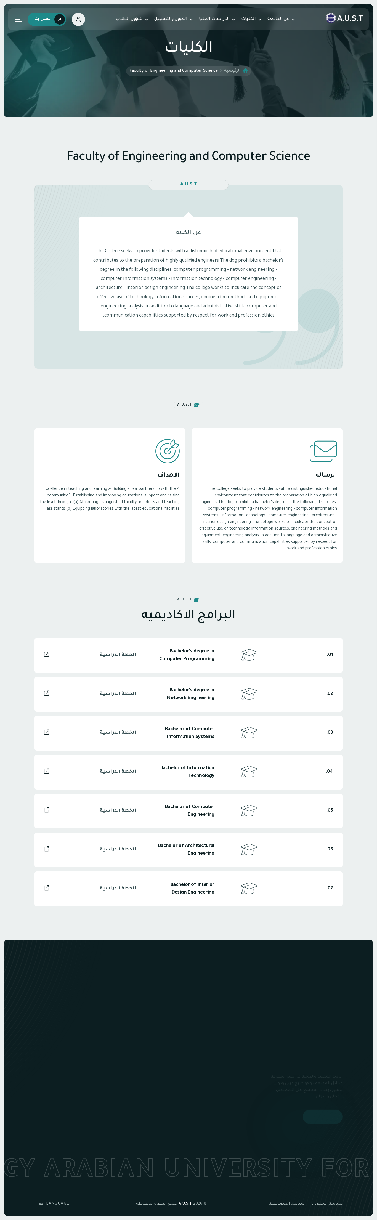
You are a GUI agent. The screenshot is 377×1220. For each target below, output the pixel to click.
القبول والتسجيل (170, 19)
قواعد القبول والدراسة (143, 1069)
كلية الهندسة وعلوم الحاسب (226, 1122)
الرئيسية (232, 71)
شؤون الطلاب (129, 19)
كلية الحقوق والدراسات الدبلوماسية (223, 1106)
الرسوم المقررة (149, 1089)
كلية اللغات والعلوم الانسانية (226, 1072)
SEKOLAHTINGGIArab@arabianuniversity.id (57, 1121)
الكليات (248, 19)
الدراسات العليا (214, 19)
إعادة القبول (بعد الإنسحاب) (147, 1112)
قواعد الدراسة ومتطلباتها (139, 1099)
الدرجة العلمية (150, 1079)
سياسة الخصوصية (287, 1204)
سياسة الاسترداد (327, 1204)
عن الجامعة (278, 19)
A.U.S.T (185, 1204)
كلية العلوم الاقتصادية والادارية (224, 1089)
